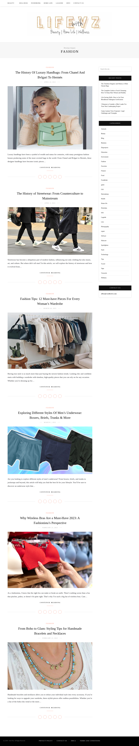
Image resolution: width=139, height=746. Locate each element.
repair (103, 231)
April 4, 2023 (50, 203)
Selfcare (103, 236)
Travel (103, 264)
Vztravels (104, 273)
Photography (105, 226)
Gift (102, 189)
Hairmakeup (105, 194)
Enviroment (104, 157)
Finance (103, 171)
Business (103, 143)
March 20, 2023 (50, 308)
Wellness (23, 3)
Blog (102, 138)
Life (102, 222)
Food (102, 175)
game (102, 185)
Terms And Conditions (90, 741)
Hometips (104, 208)
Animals (103, 129)
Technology (104, 254)
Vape (102, 268)
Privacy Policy (46, 741)
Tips (102, 259)
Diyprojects (104, 147)
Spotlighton (104, 245)
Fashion (50, 67)
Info (68, 3)
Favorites (104, 166)
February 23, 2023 (50, 527)
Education (104, 152)
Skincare (103, 240)
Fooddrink (36, 3)
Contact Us (78, 3)
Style (102, 250)
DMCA (73, 741)
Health (103, 199)
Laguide (59, 3)
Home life (48, 3)
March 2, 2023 (50, 422)
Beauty (11, 3)
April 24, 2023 (50, 82)
